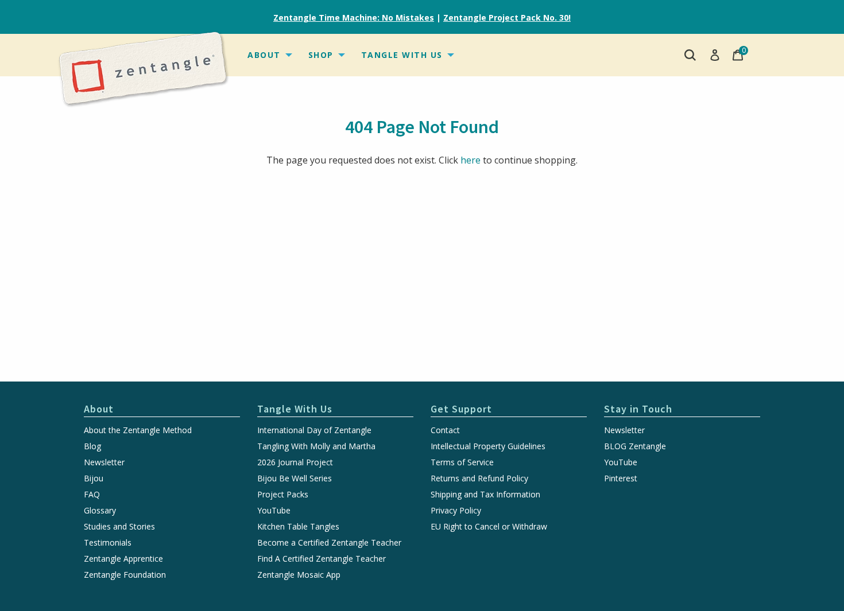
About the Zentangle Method (138, 430)
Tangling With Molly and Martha (316, 446)
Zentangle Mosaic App (298, 575)
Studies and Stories (119, 527)
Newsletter (104, 462)
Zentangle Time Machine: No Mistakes (353, 17)
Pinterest (620, 478)
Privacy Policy (456, 510)
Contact (445, 430)
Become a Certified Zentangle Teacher (329, 543)
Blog (92, 446)
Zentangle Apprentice (123, 559)
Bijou (93, 478)
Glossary (100, 510)
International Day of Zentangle (314, 430)
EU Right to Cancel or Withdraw (489, 527)
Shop (321, 54)
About (264, 54)
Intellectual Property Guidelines (488, 446)
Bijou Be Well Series (294, 478)
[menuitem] (268, 55)
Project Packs (282, 494)
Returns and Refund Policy (479, 478)
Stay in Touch (638, 408)
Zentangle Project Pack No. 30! (507, 17)
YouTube (274, 510)
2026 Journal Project (295, 462)
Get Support (461, 408)
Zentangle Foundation (125, 575)
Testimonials (107, 543)
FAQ (92, 494)
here (470, 160)
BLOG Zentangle (635, 446)
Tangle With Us (402, 54)
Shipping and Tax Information (485, 494)
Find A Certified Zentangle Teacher (321, 559)
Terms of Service (462, 462)
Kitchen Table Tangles (298, 527)
